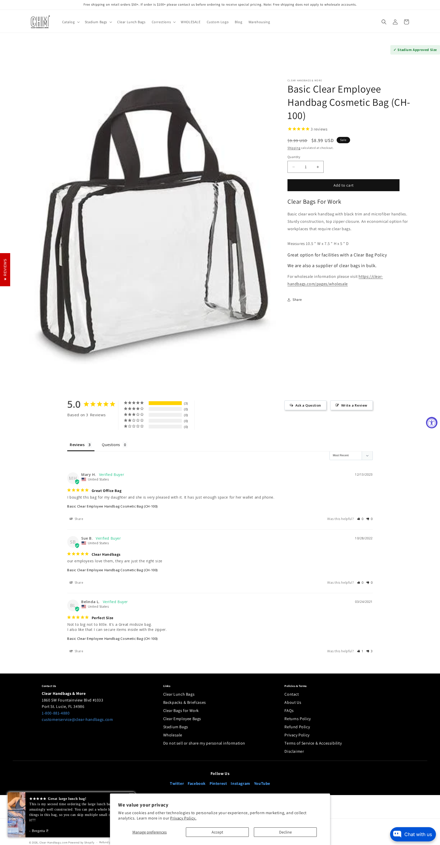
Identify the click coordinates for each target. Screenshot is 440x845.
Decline (285, 832)
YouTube (262, 783)
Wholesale (172, 735)
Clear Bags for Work (181, 710)
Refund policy (108, 842)
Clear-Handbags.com (53, 842)
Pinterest (218, 783)
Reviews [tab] (77, 444)
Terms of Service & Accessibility (313, 743)
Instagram (240, 783)
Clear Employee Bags (182, 718)
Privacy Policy (296, 735)
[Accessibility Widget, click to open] (431, 422)
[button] (70, 22)
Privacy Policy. (183, 818)
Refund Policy (297, 727)
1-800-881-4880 (56, 713)
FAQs (289, 710)
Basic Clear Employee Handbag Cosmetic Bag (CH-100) (112, 506)
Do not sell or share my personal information (204, 743)
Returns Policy (297, 718)
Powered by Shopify (81, 842)
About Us (292, 702)
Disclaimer (294, 751)
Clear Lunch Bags (179, 694)
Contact (291, 694)
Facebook (197, 783)
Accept (217, 832)
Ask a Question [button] (308, 405)
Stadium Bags (175, 727)
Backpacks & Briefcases (184, 702)
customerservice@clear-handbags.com (77, 719)
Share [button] (297, 299)
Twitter (177, 783)
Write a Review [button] (354, 405)
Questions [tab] (111, 444)
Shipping (293, 148)
